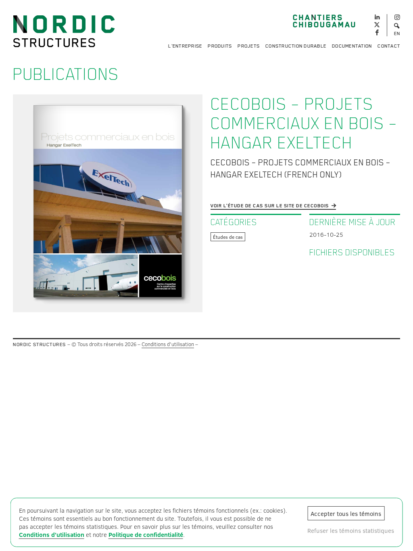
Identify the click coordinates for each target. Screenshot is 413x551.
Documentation (352, 46)
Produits (220, 46)
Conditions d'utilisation (168, 344)
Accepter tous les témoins (346, 513)
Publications (66, 74)
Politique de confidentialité (145, 534)
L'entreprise (185, 46)
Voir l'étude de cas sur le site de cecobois (270, 206)
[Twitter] (377, 25)
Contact (389, 46)
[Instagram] (397, 17)
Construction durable (295, 46)
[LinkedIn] (377, 16)
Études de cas (228, 237)
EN (397, 33)
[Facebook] (377, 33)
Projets (249, 46)
